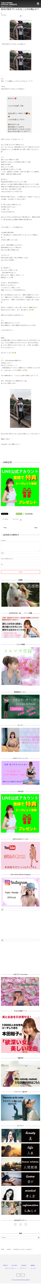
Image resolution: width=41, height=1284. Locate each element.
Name (2, 553)
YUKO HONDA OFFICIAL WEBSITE (9, 3)
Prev (5, 527)
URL (2, 564)
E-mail (2, 558)
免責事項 (33, 1265)
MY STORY (14, 1265)
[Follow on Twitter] (20, 1224)
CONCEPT (23, 1265)
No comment (5, 519)
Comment (3, 540)
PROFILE (5, 1265)
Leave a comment (16, 519)
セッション (33, 1268)
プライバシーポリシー (10, 1268)
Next (36, 527)
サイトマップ (23, 1268)
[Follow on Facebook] (15, 1224)
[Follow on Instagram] (25, 1224)
